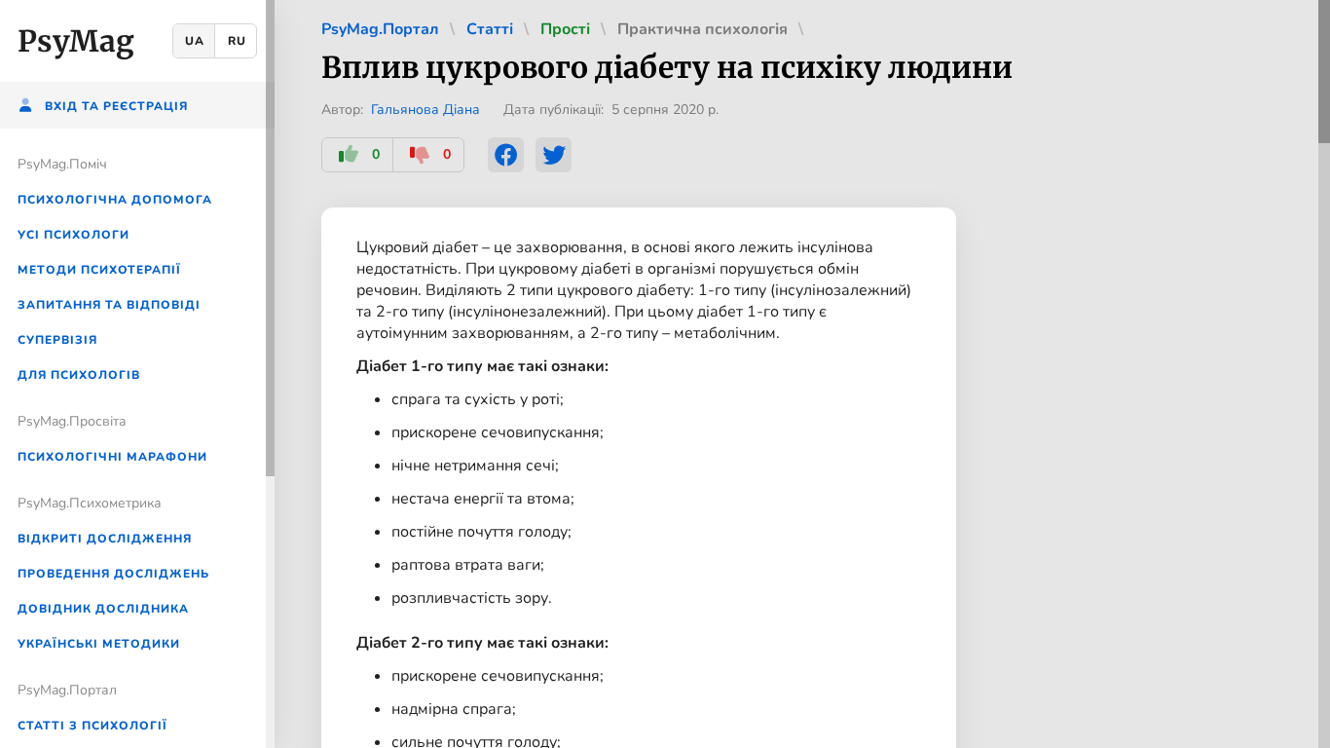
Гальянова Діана (425, 109)
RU (237, 41)
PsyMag (76, 40)
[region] (137, 374)
